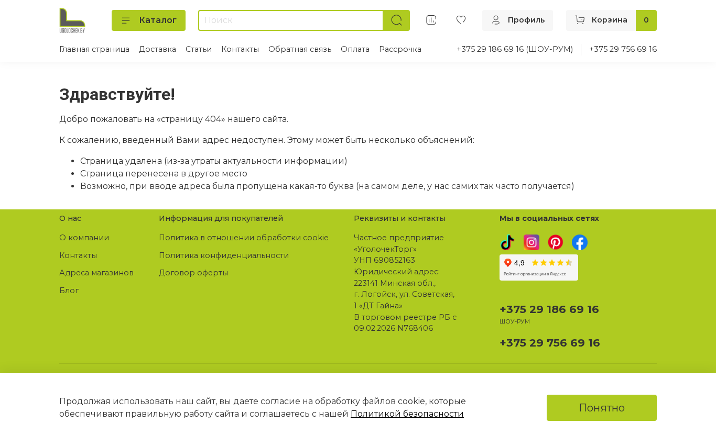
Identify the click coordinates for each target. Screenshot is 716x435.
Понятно (602, 407)
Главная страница (94, 49)
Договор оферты (193, 272)
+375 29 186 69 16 (549, 309)
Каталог (158, 20)
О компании (84, 237)
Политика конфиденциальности (224, 255)
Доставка (157, 49)
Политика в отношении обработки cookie (244, 237)
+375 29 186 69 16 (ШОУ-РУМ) (515, 49)
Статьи (199, 49)
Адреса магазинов (96, 272)
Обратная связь (299, 49)
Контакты (240, 49)
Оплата (355, 49)
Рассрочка (400, 49)
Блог (69, 290)
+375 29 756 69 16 (623, 49)
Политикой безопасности (407, 414)
